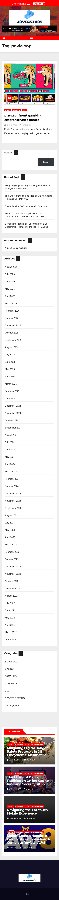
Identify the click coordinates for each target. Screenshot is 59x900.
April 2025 (10, 376)
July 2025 (10, 354)
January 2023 (12, 559)
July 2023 (10, 523)
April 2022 (10, 625)
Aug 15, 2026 (15, 760)
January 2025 (12, 398)
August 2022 (11, 596)
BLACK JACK (12, 662)
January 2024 (12, 486)
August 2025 (11, 347)
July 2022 (10, 603)
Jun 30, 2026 (15, 818)
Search (8, 152)
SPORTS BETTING (15, 698)
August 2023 (11, 515)
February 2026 (12, 311)
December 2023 (13, 493)
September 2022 (13, 588)
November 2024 (13, 413)
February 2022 (12, 639)
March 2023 (11, 544)
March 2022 (11, 632)
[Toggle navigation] (32, 38)
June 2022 (10, 610)
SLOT (24, 110)
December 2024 (13, 406)
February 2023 (12, 552)
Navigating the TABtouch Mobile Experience (27, 206)
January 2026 (12, 318)
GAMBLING (11, 676)
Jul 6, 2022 (12, 125)
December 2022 (13, 566)
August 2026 (11, 267)
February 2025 (12, 391)
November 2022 (13, 574)
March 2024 (11, 471)
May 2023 (10, 530)
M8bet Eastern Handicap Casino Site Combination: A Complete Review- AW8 (28, 839)
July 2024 (10, 442)
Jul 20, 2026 (15, 789)
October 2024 (11, 420)
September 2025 (13, 340)
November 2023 (13, 501)
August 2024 (11, 435)
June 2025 (10, 362)
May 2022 (10, 618)
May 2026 (10, 289)
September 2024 (13, 428)
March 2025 (11, 384)
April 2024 (10, 464)
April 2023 (10, 537)
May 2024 (10, 457)
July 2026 (10, 274)
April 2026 (10, 296)
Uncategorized (12, 705)
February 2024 (12, 479)
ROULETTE (16, 110)
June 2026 (10, 281)
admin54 (26, 125)
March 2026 (11, 303)
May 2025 (10, 369)
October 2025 (11, 333)
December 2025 (13, 325)
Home (28, 894)
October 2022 (11, 581)
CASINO (7, 110)
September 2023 (13, 508)
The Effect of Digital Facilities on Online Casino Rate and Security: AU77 (28, 780)
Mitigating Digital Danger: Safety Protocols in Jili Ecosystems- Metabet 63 (27, 751)
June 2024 (10, 449)
